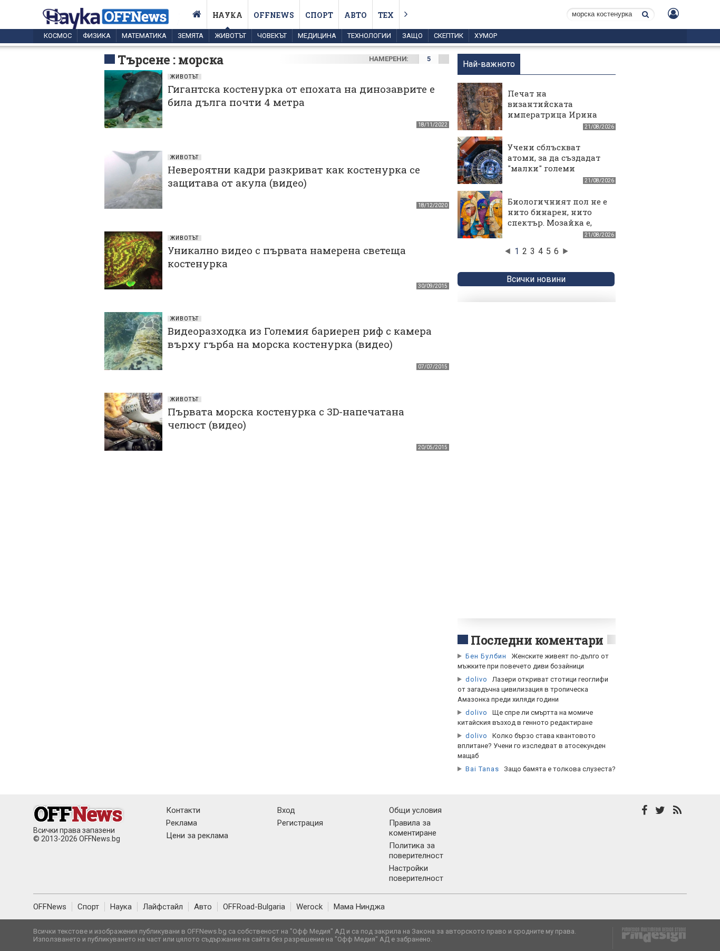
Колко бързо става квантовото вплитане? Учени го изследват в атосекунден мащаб (532, 746)
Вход (286, 810)
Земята (190, 36)
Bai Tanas (482, 769)
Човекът (272, 36)
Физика (97, 36)
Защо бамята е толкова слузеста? (560, 769)
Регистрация (300, 823)
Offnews (274, 15)
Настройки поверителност (416, 873)
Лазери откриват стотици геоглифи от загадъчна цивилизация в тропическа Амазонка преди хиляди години (533, 689)
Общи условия (415, 810)
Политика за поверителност (416, 850)
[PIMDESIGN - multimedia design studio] (649, 938)
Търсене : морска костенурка (170, 67)
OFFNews (49, 906)
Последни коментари (537, 640)
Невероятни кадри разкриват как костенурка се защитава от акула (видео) (294, 176)
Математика (144, 36)
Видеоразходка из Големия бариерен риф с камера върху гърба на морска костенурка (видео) (300, 337)
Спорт (319, 15)
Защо (412, 36)
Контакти (183, 810)
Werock (309, 906)
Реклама (181, 823)
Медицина (317, 36)
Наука (227, 15)
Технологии (369, 36)
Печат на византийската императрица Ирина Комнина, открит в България (552, 114)
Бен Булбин (486, 656)
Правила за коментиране (412, 828)
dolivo (476, 679)
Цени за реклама (197, 835)
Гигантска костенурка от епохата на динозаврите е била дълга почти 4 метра (301, 95)
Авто (355, 15)
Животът (230, 36)
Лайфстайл (163, 906)
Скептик (448, 36)
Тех (386, 15)
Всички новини (536, 279)
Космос (58, 36)
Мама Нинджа (359, 906)
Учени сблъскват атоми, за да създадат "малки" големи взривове (554, 163)
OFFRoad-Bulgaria (254, 906)
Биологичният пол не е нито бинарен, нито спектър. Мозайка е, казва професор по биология (557, 222)
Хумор (485, 36)
